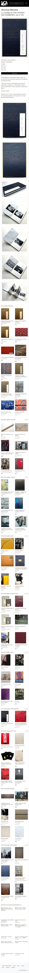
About (18, 965)
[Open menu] (26, 3)
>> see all (26, 419)
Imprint (14, 965)
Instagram (13, 967)
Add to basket (14, 73)
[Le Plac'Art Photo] (4, 3)
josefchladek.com (24, 970)
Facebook (8, 967)
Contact (22, 965)
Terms (3, 967)
